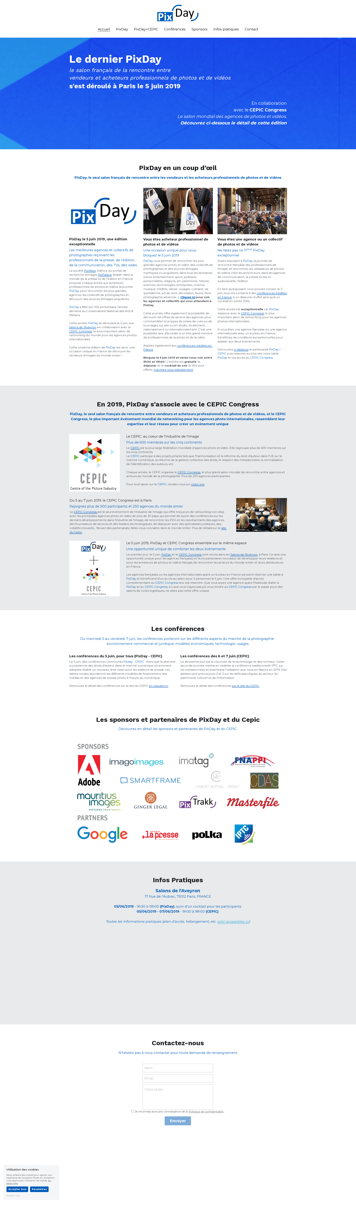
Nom (148, 1068)
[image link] (178, 792)
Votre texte (153, 1089)
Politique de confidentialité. (206, 1111)
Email (149, 1078)
